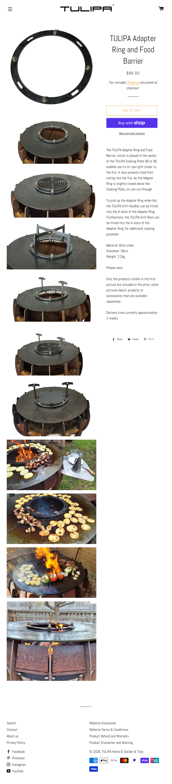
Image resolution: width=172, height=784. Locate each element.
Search (11, 723)
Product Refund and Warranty (109, 736)
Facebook (18, 751)
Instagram (18, 764)
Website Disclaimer (102, 723)
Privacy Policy (16, 742)
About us (12, 736)
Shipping (133, 82)
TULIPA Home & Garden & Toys (122, 751)
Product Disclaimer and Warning (111, 742)
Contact (12, 729)
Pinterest (18, 758)
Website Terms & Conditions (108, 729)
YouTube (17, 771)
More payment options (132, 133)
